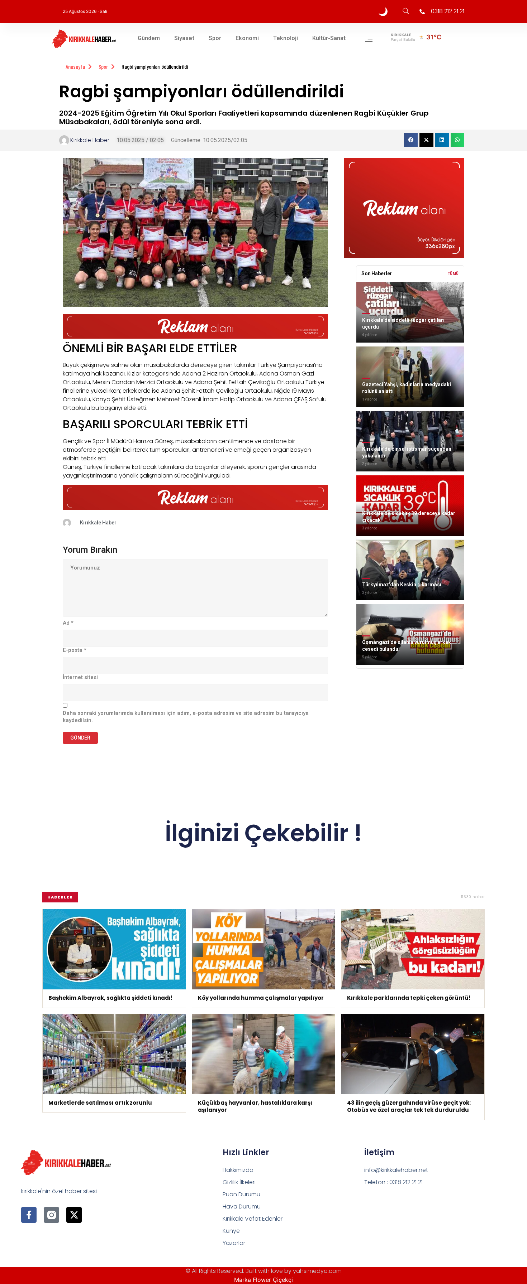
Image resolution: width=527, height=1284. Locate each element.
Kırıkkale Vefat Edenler (253, 1219)
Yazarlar (234, 1243)
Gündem (149, 38)
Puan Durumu (241, 1194)
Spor (215, 38)
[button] (411, 140)
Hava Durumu (242, 1206)
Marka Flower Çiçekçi (263, 1279)
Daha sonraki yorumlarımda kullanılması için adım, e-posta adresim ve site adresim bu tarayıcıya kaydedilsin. (186, 716)
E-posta (74, 650)
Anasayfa (75, 66)
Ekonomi (247, 38)
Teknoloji (285, 38)
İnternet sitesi (80, 677)
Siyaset (184, 38)
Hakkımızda (238, 1170)
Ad (68, 623)
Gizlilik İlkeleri (239, 1182)
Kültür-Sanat (329, 38)
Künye (231, 1231)
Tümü (453, 274)
